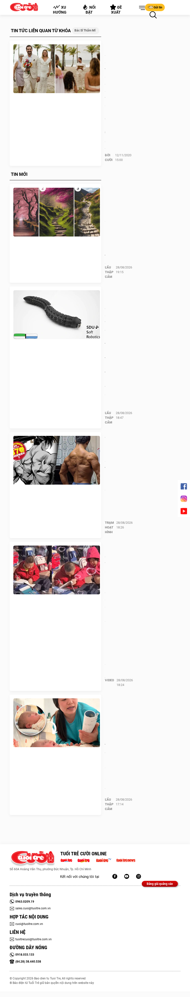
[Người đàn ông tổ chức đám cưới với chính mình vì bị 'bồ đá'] (56, 68)
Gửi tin (158, 7)
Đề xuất (116, 10)
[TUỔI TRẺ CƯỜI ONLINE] (32, 858)
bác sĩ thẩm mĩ (84, 30)
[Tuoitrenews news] (125, 860)
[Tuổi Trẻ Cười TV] (126, 876)
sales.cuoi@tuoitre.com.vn (33, 908)
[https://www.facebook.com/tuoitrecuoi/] (114, 876)
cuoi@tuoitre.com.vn (29, 924)
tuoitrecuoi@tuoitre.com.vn (33, 939)
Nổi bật (91, 10)
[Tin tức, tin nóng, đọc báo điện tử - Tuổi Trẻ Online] (67, 860)
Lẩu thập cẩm (109, 272)
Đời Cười (109, 157)
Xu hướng (59, 10)
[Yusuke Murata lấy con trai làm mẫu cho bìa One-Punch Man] (56, 460)
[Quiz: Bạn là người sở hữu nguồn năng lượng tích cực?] (56, 212)
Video (109, 680)
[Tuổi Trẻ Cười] (138, 876)
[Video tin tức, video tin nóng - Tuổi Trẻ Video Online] (105, 860)
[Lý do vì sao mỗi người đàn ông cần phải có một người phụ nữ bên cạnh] (56, 570)
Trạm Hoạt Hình (109, 527)
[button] (141, 8)
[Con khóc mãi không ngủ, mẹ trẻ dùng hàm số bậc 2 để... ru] (56, 722)
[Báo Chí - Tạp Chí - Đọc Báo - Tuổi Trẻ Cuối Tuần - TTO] (85, 860)
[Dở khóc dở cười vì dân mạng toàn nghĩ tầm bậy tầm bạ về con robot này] (56, 314)
